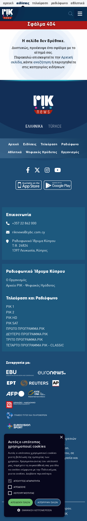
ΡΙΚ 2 (10, 312)
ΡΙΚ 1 (10, 307)
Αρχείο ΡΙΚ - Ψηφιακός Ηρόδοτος (30, 285)
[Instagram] (47, 170)
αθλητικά (77, 3)
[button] (10, 481)
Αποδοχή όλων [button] (20, 502)
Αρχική (13, 144)
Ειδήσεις (30, 144)
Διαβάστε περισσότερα (38, 473)
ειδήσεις (22, 3)
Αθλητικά (15, 152)
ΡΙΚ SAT (12, 323)
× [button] (61, 437)
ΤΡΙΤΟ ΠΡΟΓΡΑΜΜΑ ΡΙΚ (24, 340)
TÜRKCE (55, 126)
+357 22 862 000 (24, 223)
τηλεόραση (40, 3)
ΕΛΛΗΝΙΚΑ (34, 126)
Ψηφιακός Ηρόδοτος (41, 152)
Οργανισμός (70, 152)
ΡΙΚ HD (11, 318)
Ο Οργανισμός (16, 280)
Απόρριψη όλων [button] (48, 502)
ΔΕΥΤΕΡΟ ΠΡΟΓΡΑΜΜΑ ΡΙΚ (27, 334)
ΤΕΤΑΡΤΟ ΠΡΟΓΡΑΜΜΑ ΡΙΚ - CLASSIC (35, 345)
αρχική (8, 3)
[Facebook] (28, 170)
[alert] (34, 475)
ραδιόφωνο (59, 3)
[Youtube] (58, 170)
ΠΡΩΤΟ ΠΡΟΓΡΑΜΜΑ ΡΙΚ (25, 329)
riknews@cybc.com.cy (28, 232)
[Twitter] (37, 170)
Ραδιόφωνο (70, 144)
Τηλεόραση (49, 144)
